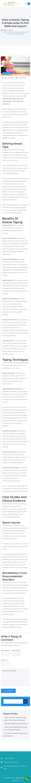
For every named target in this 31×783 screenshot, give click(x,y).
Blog (10, 30)
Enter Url (4, 660)
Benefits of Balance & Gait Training (16, 723)
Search (25, 701)
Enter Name (5, 650)
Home (5, 30)
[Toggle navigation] (29, 3)
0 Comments (22, 78)
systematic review (18, 544)
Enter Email (16, 650)
